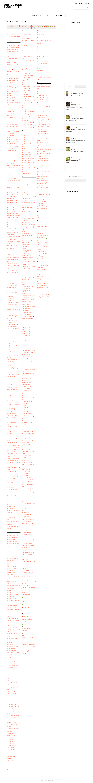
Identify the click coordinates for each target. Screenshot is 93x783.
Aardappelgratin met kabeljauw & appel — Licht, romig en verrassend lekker (13, 45)
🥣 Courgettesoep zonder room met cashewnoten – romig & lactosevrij (43, 63)
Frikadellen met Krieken (12, 302)
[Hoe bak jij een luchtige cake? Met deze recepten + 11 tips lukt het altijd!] (68, 140)
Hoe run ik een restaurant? (13, 458)
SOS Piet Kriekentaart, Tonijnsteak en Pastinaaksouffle (27, 281)
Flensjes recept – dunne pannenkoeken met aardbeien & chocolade (12, 287)
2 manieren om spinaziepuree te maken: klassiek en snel (43, 115)
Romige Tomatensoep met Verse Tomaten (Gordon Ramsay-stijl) (28, 164)
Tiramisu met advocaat (27, 356)
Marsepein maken (11, 739)
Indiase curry (10, 487)
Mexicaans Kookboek (12, 753)
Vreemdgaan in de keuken (28, 426)
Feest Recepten (10, 283)
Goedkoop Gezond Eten (12, 363)
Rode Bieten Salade (27, 154)
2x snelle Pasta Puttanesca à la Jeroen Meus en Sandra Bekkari (43, 155)
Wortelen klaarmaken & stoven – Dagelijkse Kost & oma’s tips (28, 503)
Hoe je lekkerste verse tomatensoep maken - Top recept (13, 422)
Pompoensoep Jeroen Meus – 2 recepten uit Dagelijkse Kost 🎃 (28, 102)
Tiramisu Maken (25, 346)
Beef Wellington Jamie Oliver (13, 139)
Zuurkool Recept (26, 594)
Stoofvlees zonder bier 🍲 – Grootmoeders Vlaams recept (28, 318)
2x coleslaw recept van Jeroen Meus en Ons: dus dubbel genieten (43, 144)
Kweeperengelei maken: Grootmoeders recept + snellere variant (12, 665)
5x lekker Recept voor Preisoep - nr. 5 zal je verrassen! (42, 248)
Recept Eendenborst (27, 137)
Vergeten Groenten (26, 388)
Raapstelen (24, 133)
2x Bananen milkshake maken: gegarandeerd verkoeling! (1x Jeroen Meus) (44, 133)
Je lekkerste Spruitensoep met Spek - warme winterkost (13, 523)
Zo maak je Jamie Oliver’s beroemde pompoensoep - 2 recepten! (29, 581)
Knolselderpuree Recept (12, 594)
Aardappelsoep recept (12, 62)
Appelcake (9, 95)
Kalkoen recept (10, 548)
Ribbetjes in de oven (27, 146)
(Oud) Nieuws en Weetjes (72, 191)
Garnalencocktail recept (12, 324)
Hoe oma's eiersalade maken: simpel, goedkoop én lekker (13, 455)
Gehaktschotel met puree (13, 341)
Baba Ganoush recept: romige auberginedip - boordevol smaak (12, 126)
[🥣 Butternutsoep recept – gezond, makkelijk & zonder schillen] (67, 95)
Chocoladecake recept (12, 200)
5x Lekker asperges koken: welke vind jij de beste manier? (43, 242)
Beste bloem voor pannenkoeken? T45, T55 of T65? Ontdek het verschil (13, 145)
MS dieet (9, 764)
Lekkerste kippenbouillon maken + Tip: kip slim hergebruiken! (13, 693)
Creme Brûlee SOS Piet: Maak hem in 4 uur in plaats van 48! (13, 241)
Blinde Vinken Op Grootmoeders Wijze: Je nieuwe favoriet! (12, 161)
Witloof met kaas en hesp (28, 479)
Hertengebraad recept (12, 395)
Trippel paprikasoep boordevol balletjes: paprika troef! (28, 369)
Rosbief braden (25, 169)
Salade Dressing (26, 178)
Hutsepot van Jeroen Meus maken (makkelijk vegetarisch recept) (13, 478)
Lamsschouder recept (12, 676)
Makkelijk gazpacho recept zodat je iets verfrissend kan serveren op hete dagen (13, 717)
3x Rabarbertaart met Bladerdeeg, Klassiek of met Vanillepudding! (44, 194)
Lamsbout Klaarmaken (12, 674)
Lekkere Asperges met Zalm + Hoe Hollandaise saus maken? (13, 682)
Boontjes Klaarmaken (12, 172)
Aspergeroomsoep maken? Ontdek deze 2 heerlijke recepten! (13, 104)
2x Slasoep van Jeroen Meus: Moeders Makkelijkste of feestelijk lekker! (44, 149)
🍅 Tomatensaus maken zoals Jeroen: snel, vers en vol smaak (28, 609)
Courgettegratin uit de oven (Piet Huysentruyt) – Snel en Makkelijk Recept (13, 232)
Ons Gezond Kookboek (13, 5)
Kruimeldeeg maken (11, 661)
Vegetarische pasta (26, 386)
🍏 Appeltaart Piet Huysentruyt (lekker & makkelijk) (27, 628)
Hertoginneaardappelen (12, 397)
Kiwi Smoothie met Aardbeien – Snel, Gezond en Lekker (13, 576)
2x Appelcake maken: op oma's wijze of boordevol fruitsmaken (43, 121)
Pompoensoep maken (27, 105)
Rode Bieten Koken (26, 152)
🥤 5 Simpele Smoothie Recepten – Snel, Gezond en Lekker (44, 77)
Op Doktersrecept (26, 38)
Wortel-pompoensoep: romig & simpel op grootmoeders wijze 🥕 (27, 512)
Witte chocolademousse (28, 496)
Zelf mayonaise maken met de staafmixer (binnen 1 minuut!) (28, 566)
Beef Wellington (10, 133)
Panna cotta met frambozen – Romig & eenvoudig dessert (28, 56)
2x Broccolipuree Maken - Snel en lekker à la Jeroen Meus (43, 138)
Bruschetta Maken (11, 174)
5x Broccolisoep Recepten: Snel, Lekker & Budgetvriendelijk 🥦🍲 (43, 237)
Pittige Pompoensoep (27, 82)
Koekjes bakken (10, 623)
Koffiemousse (10, 625)
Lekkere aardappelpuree (13, 678)
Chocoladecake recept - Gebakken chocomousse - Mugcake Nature (13, 204)
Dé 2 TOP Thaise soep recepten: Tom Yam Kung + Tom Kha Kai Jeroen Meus (13, 256)
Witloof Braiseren (26, 475)
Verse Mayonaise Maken (28, 401)
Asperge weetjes (11, 113)
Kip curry (9, 564)
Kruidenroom (10, 659)
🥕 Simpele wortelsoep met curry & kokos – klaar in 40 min (28, 646)
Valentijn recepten (26, 378)
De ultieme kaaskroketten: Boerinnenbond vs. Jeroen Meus (13, 267)
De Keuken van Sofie (12, 263)
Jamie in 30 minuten (11, 495)
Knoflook (9, 590)
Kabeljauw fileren (11, 539)
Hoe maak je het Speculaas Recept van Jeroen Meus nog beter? (13, 438)
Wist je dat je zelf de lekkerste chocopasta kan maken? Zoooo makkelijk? (28, 464)
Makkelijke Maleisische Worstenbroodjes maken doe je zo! (13, 711)
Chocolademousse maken (13, 213)
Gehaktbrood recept (11, 339)
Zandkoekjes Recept (27, 532)
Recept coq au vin (26, 135)
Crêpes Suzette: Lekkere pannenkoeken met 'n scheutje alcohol (13, 247)
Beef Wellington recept (12, 141)
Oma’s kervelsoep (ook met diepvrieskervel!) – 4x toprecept (28, 34)
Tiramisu (24, 344)
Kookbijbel (9, 642)
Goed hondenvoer (11, 361)
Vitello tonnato (25, 411)
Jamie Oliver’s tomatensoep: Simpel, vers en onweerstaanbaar (13, 504)
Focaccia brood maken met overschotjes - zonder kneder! (13, 292)
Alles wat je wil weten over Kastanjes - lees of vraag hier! (13, 88)
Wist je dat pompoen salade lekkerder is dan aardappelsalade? (28, 469)
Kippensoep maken (11, 568)
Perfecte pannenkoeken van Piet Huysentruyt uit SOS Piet (29, 69)
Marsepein (9, 737)
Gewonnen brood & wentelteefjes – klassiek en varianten (13, 355)
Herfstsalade (10, 393)
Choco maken (10, 222)
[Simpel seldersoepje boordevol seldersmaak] (68, 151)
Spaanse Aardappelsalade (28, 306)
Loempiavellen (10, 698)
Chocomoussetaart (11, 226)
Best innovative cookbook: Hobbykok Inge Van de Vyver (13, 150)
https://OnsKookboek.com (48, 780)
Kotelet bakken (10, 644)
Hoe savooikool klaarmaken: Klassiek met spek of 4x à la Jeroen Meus (13, 462)
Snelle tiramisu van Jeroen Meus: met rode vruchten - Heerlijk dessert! (28, 242)
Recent (81, 86)
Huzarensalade (10, 482)
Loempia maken (10, 696)
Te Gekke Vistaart (26, 333)
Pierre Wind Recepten (27, 75)
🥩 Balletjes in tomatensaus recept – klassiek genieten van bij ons (43, 86)
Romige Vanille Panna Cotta (28, 167)
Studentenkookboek (27, 321)
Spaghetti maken (26, 310)
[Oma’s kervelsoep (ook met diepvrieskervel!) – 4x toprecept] (68, 161)
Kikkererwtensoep (11, 562)
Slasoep (24, 231)
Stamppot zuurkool (26, 312)
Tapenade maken (26, 329)
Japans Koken (10, 508)
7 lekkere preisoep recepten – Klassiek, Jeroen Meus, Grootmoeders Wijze (75, 118)
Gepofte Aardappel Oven (13, 345)
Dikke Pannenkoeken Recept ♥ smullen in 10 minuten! (12, 272)
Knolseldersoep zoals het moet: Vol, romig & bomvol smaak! (13, 620)
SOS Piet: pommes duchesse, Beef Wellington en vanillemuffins (28, 295)
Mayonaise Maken (11, 747)
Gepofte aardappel (11, 343)
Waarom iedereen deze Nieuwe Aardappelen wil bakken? (28, 433)
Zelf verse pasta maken (27, 570)
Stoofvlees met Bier (26, 314)
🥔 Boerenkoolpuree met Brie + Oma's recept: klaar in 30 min (28, 637)
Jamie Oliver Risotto (11, 499)
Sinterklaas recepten (27, 222)
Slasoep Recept (26, 233)
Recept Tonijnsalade (27, 141)
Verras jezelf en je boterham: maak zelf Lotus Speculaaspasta (28, 392)
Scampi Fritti (25, 188)
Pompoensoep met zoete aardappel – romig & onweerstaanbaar (28, 113)
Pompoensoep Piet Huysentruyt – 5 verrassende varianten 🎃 (28, 120)
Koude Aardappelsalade (12, 646)
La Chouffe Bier (10, 672)
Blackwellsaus (10, 158)
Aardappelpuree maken (12, 49)
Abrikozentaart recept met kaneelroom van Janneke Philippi (13, 73)
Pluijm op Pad (25, 92)
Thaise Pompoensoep (27, 340)
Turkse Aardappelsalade (28, 373)
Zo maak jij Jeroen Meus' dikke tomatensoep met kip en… (28, 587)
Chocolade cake (10, 198)
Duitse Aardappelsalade (12, 276)
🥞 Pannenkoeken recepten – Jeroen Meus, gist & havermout (44, 42)
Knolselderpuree (11, 592)
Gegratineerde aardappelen (13, 331)
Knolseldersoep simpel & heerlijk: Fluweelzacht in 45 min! (13, 614)
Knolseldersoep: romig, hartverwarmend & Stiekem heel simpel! (13, 609)
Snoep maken (25, 246)
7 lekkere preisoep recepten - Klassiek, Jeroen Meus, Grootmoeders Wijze (44, 265)
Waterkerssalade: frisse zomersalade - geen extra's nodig (28, 451)
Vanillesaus (24, 380)
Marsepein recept (11, 743)
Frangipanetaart (11, 298)
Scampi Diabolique (26, 184)
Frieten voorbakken (11, 300)
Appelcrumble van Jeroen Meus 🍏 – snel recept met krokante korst (13, 99)
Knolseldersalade (11, 596)
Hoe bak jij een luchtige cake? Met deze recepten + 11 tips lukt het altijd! (13, 417)
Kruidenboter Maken (11, 657)
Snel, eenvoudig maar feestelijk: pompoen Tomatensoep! (27, 237)
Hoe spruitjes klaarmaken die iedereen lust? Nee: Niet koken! (13, 467)
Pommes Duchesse (26, 94)
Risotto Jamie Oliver (26, 148)
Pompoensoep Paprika (27, 116)
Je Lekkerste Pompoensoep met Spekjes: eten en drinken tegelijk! (13, 517)
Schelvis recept (25, 192)
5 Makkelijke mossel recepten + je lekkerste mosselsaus (42, 232)
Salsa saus (24, 181)
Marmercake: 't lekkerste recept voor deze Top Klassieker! (13, 730)
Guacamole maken (11, 376)
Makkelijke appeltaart (12, 704)
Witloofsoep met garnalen (28, 488)
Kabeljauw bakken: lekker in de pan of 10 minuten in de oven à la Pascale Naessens (13, 535)
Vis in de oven (25, 405)
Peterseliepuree (26, 73)
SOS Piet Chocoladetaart (28, 253)
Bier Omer (9, 156)
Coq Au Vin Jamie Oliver (12, 228)
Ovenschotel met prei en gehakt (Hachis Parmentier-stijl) (28, 45)
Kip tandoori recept (11, 572)
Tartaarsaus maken (26, 331)
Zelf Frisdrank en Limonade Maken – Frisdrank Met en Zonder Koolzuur (28, 554)
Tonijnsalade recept (26, 365)
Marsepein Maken (11, 741)
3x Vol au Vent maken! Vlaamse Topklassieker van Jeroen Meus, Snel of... (43, 199)
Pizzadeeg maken (26, 88)
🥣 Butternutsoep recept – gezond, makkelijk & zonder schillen (43, 58)
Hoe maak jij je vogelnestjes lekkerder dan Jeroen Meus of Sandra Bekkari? (13, 449)
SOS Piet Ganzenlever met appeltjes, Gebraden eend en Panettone (28, 268)
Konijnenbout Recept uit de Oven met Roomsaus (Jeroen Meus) (13, 629)
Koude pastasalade (11, 650)
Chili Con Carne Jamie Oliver (13, 192)
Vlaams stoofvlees (26, 418)
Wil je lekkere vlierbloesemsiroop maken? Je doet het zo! (28, 459)
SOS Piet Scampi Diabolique (28, 299)
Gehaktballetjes (10, 333)
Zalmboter (24, 530)
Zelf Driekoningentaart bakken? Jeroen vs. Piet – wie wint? (28, 549)
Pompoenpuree (25, 98)
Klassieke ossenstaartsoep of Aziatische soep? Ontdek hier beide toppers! (13, 587)
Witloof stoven (25, 494)
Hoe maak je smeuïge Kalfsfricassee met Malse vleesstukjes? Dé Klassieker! (13, 444)
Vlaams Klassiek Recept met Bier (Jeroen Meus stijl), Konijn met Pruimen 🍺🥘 (28, 415)
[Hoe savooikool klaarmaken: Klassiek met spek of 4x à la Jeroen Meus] (68, 130)
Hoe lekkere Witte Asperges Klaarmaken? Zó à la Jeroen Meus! (13, 433)
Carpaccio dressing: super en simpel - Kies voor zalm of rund (13, 189)
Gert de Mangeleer (11, 349)
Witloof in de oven (26, 477)
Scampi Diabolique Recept (28, 186)
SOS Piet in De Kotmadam (28, 272)
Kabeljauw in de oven (12, 541)
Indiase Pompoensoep (12, 489)
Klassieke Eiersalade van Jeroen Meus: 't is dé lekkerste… (13, 581)
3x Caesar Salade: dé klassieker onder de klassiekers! (42, 176)
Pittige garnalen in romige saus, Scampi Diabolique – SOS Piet (28, 79)
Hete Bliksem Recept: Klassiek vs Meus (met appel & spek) (13, 400)
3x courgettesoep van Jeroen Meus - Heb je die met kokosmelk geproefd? (43, 182)
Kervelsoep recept (11, 560)
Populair (70, 86)
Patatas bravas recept (27, 66)
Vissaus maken (25, 407)
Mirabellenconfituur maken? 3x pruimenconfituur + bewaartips (13, 756)
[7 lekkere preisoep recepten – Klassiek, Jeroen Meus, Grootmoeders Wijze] (68, 119)
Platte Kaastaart (26, 90)
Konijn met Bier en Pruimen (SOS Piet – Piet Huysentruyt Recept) (13, 635)
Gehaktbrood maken (12, 335)
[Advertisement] (75, 56)
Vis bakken (24, 403)
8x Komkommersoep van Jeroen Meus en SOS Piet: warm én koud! (43, 296)
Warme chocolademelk (27, 440)
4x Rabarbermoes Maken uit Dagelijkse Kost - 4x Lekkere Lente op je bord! (44, 215)
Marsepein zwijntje (11, 745)
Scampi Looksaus (26, 190)
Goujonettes (10, 365)
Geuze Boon (10, 351)
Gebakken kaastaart (11, 326)
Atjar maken (9, 115)
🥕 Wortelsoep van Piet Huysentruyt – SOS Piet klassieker (27, 651)
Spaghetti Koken (26, 308)
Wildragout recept (26, 455)
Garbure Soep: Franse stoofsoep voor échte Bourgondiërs (12, 317)
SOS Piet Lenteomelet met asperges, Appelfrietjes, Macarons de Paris (28, 286)
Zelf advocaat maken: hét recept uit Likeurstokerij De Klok (28, 539)
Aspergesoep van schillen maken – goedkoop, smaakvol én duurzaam (13, 109)
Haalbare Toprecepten (12, 382)
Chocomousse (10, 224)
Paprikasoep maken (27, 64)
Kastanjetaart (10, 554)
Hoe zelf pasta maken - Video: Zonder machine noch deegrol (13, 473)
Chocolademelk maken (12, 207)
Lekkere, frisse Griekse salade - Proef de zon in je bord (13, 688)
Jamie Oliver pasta (11, 497)
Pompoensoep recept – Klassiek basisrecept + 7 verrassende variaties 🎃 (28, 126)
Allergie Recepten (11, 84)
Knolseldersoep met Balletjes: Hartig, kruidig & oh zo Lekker (13, 600)
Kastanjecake (10, 550)
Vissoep (24, 409)
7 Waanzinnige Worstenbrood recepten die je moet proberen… (44, 278)
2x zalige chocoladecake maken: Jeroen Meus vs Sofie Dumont (43, 160)
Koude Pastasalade (11, 648)
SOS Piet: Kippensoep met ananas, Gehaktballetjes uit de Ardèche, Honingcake (28, 275)
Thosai (23, 342)
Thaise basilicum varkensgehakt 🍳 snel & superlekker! (28, 337)
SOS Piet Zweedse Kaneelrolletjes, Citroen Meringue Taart (27, 303)
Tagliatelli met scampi (27, 327)
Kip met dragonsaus (11, 566)
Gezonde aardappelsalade (13, 359)
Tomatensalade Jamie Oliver (28, 361)
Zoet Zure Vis (25, 578)
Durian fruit (9, 278)
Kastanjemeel (10, 552)
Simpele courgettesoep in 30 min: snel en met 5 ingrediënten (29, 198)
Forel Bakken (10, 296)
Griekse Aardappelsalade (13, 370)
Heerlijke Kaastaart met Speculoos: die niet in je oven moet (12, 389)
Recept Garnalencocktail (28, 139)
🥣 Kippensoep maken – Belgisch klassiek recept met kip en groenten (44, 68)
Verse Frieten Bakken (27, 395)
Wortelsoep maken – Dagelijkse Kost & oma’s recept (27, 523)
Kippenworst (10, 570)
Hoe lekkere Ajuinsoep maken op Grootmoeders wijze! (13, 428)
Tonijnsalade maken (27, 363)
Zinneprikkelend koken (27, 576)
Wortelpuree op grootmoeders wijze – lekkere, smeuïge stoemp (28, 518)
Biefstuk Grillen (10, 154)
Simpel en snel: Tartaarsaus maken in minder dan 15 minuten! (28, 207)
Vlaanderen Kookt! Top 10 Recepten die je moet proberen (28, 422)
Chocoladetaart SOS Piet (13, 220)
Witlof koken (25, 473)
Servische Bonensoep (27, 194)
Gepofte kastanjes (11, 347)
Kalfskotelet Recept (11, 546)
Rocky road (24, 150)
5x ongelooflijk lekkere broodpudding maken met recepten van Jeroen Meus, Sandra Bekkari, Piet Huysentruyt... (43, 255)
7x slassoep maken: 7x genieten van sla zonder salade (43, 287)
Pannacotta (25, 53)
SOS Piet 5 (24, 248)
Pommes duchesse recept (28, 96)
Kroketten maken (11, 655)
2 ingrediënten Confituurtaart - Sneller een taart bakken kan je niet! (43, 106)
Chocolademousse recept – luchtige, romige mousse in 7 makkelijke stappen (13, 217)
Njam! (8, 769)
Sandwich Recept (26, 182)
